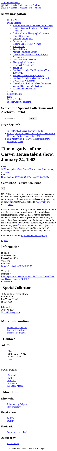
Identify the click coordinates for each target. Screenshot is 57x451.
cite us (10, 204)
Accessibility (13, 443)
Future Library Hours (17, 327)
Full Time (11, 418)
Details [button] (7, 271)
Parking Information (16, 332)
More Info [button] (8, 281)
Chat (10, 351)
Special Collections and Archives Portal (25, 131)
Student (10, 421)
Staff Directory (14, 407)
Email (10, 359)
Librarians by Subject (17, 404)
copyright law (43, 202)
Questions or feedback (17, 432)
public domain (17, 199)
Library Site (7, 307)
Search (33, 118)
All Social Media (15, 386)
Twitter (11, 378)
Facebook (12, 375)
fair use (51, 199)
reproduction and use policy (34, 235)
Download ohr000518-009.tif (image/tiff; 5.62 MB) (25, 177)
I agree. (4, 240)
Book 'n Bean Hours (16, 330)
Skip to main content (10, 2)
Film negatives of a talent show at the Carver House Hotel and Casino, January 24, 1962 (31, 134)
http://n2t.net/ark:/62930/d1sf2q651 (17, 266)
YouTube (12, 380)
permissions (18, 225)
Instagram (12, 383)
